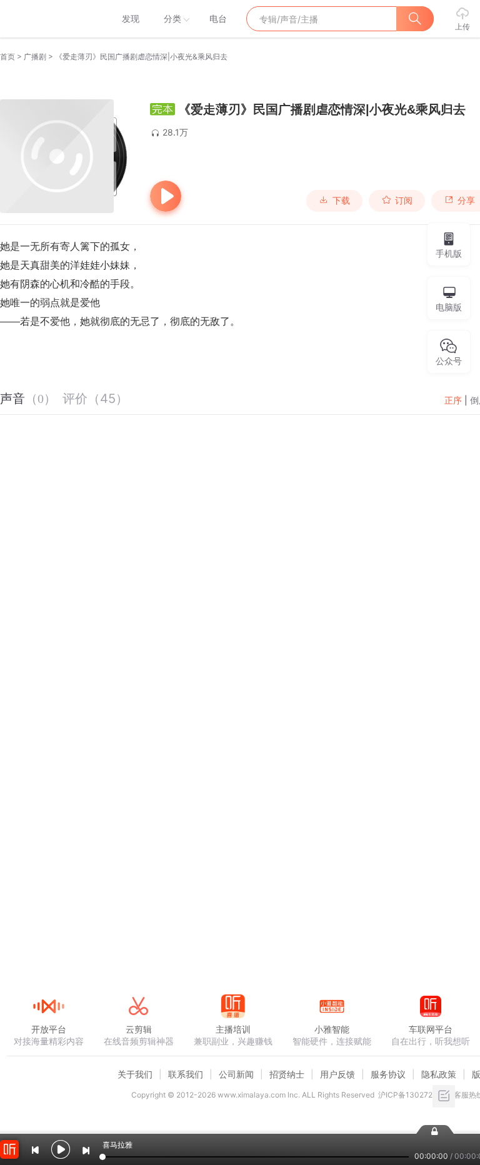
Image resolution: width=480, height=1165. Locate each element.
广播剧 (35, 56)
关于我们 (135, 1074)
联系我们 (185, 1074)
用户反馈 (337, 1074)
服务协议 (388, 1074)
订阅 (403, 201)
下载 (341, 201)
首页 (7, 56)
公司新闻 (236, 1074)
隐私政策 (438, 1074)
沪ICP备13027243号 (414, 1094)
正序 (453, 400)
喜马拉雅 (48, 18)
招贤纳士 (286, 1074)
